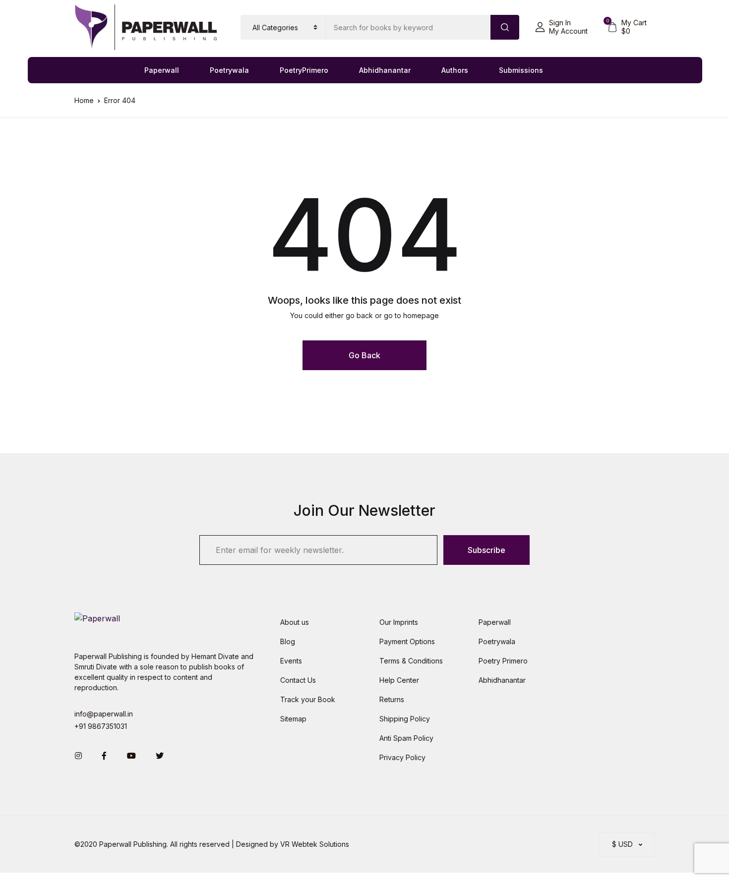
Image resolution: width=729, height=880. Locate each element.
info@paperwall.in (103, 714)
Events (291, 661)
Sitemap (293, 719)
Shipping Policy (404, 719)
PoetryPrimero (304, 70)
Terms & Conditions (411, 661)
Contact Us (298, 680)
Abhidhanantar (385, 70)
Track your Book (307, 699)
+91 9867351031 (100, 726)
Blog (287, 641)
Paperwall (161, 70)
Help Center (399, 680)
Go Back (364, 355)
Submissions (521, 70)
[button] (561, 27)
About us (294, 622)
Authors (454, 70)
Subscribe (486, 550)
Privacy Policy (402, 757)
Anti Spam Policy (406, 738)
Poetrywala (229, 70)
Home (84, 100)
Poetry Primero (503, 661)
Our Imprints (398, 622)
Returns (391, 699)
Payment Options (407, 641)
